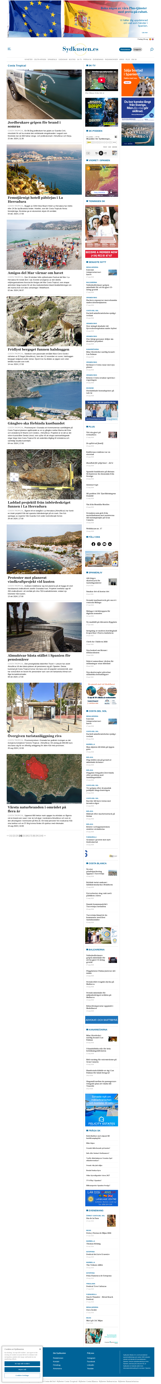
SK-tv (79, 59)
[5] (24, 835)
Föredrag (56, 1365)
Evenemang (98, 59)
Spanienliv (52, 59)
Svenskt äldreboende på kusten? (98, 1148)
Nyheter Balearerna (108, 1381)
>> (45, 835)
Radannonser (111, 59)
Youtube (90, 1369)
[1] (10, 835)
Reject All (22, 1369)
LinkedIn (90, 1365)
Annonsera (57, 1369)
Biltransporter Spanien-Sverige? (98, 1185)
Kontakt (56, 1362)
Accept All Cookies (22, 1364)
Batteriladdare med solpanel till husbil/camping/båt (98, 1137)
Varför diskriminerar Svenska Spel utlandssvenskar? (99, 1159)
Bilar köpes (90, 1143)
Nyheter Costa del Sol (46, 1381)
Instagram (91, 1358)
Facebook (91, 1362)
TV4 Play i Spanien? (94, 1180)
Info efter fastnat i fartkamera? (97, 1153)
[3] (17, 835)
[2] (14, 835)
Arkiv (121, 59)
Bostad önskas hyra (93, 1170)
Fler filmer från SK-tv (94, 93)
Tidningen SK (97, 201)
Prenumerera (125, 49)
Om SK (134, 59)
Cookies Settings (22, 1375)
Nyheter (29, 59)
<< (8, 835)
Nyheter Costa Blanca (88, 1381)
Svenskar (62, 59)
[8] (34, 835)
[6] (27, 835)
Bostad (72, 59)
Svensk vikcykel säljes (94, 1165)
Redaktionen (58, 1358)
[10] (41, 835)
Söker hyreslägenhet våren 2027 (98, 1175)
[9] (37, 835)
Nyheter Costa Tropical (67, 1381)
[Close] (40, 1349)
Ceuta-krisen (40, 59)
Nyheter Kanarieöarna (128, 1381)
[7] (30, 835)
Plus (128, 59)
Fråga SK (87, 59)
